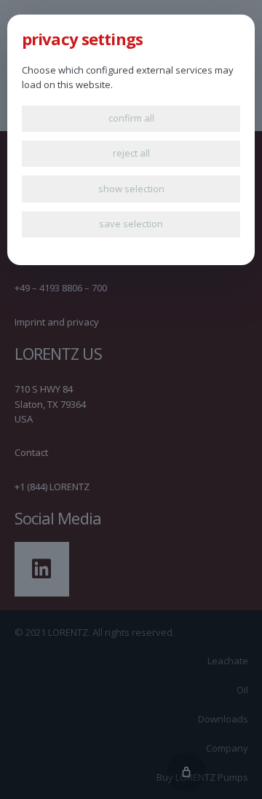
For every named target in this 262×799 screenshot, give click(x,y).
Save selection (131, 223)
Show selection (131, 188)
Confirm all (131, 118)
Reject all (131, 153)
